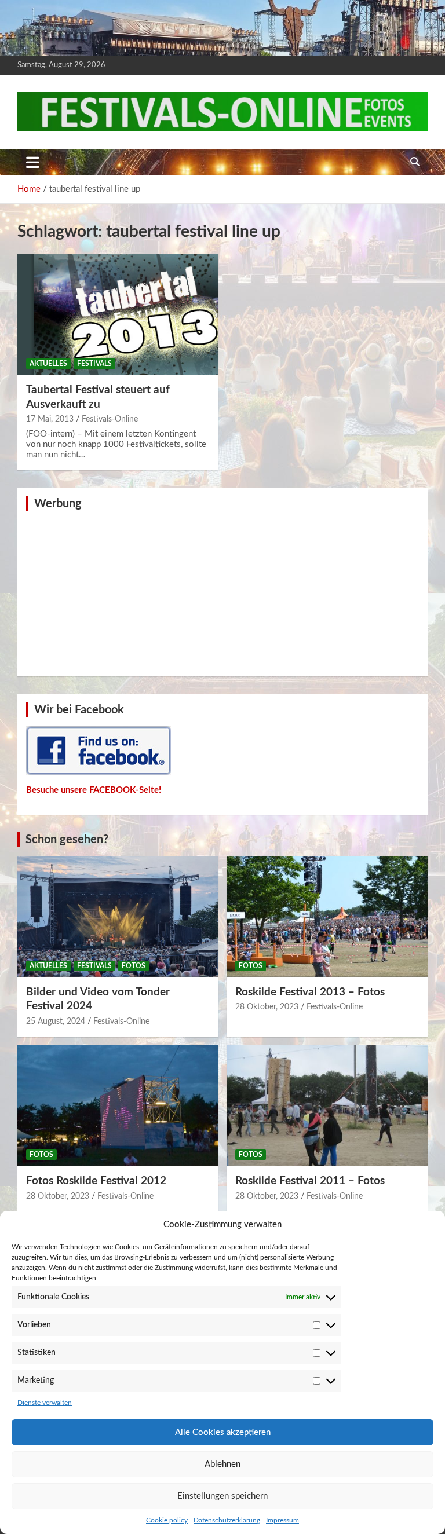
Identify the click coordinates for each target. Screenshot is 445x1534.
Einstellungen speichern (222, 1496)
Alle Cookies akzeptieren (223, 1432)
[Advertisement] (222, 592)
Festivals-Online (110, 419)
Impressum (282, 1520)
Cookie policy (167, 1520)
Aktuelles (48, 363)
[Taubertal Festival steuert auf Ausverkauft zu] (118, 314)
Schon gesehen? (66, 839)
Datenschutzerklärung (227, 1520)
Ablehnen (222, 1464)
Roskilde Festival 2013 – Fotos (310, 992)
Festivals (94, 363)
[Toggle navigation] (32, 162)
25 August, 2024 (55, 1021)
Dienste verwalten (44, 1402)
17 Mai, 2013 (50, 419)
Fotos (133, 965)
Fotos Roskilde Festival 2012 (96, 1181)
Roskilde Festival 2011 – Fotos (310, 1181)
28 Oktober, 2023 (266, 1007)
